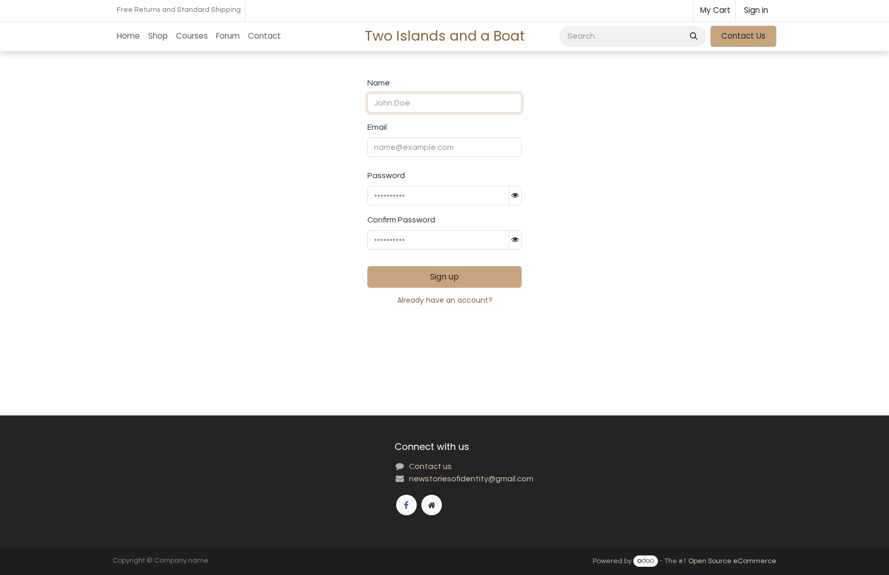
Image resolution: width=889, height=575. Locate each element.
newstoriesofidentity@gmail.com (471, 479)
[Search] (692, 36)
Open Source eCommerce (732, 561)
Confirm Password (401, 220)
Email (377, 127)
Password (386, 175)
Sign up (444, 277)
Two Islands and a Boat (445, 35)
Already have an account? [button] (444, 300)
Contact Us (743, 35)
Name (378, 83)
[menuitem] (128, 36)
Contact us (430, 466)
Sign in (756, 10)
